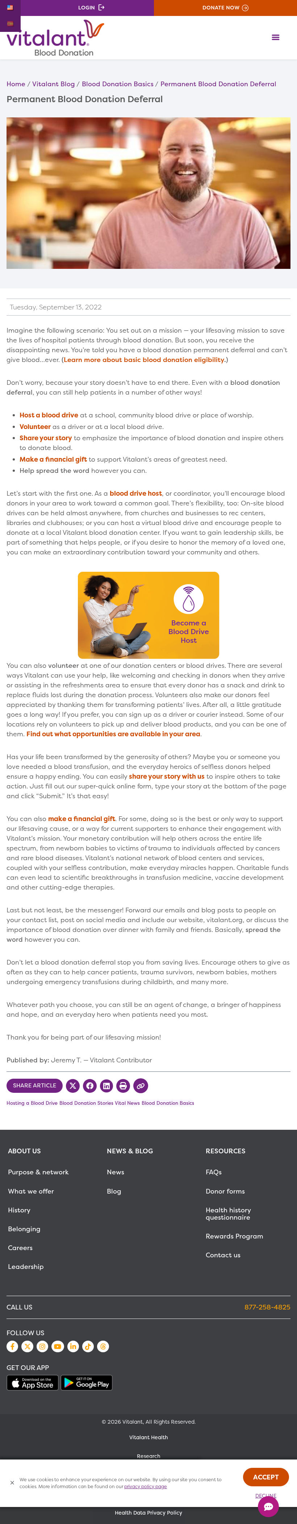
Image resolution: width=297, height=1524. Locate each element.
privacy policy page (145, 1486)
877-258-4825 (267, 1307)
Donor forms (225, 1191)
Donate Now (220, 7)
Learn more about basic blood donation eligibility (144, 359)
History (19, 1210)
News (115, 1172)
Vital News (127, 1103)
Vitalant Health (148, 1437)
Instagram (42, 1346)
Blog (114, 1191)
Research (148, 1456)
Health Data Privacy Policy (148, 1512)
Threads (103, 1346)
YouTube (57, 1346)
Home (16, 83)
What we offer (31, 1191)
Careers (20, 1247)
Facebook (12, 1346)
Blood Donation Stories (86, 1103)
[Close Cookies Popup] (12, 1483)
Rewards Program (234, 1236)
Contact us (223, 1254)
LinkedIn (73, 1346)
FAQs (214, 1172)
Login (86, 7)
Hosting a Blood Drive (32, 1103)
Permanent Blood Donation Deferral (218, 83)
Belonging (24, 1228)
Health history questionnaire (228, 1214)
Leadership (26, 1266)
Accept (266, 1477)
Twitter (27, 1346)
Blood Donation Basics (118, 83)
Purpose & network (38, 1172)
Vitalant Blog (53, 83)
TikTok (88, 1346)
